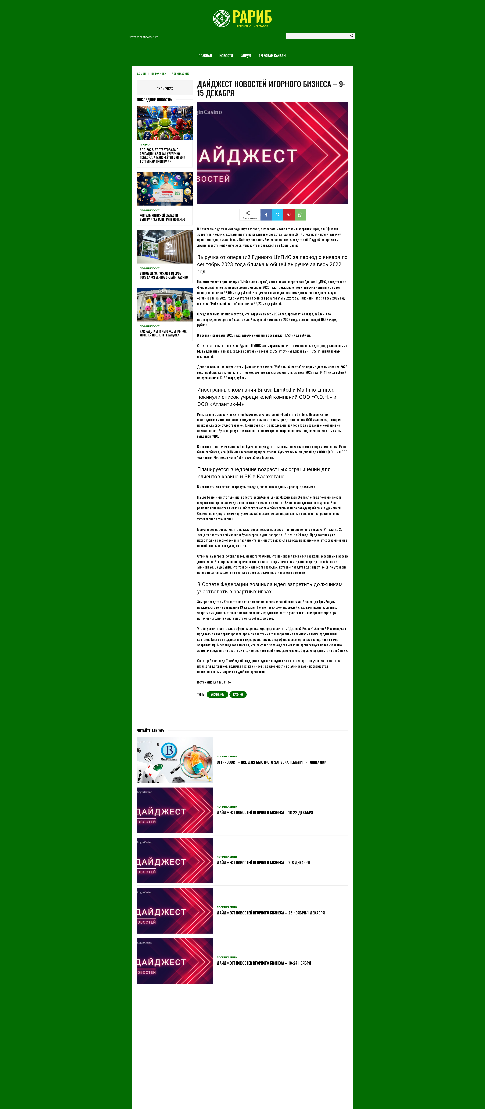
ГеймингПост (150, 210)
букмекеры (217, 694)
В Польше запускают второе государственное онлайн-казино (164, 275)
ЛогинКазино (181, 73)
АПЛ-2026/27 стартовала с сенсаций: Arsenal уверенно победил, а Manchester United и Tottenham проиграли (162, 155)
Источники (158, 73)
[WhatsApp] (300, 215)
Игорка (145, 145)
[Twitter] (277, 215)
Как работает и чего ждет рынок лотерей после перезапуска (163, 333)
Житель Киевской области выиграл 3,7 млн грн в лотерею (162, 217)
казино (238, 694)
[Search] (351, 36)
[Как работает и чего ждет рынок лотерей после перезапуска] (165, 304)
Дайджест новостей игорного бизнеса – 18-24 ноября (264, 963)
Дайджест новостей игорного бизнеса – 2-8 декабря (263, 862)
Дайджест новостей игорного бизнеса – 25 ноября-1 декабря (271, 913)
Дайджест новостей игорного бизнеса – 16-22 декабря (265, 812)
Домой (141, 73)
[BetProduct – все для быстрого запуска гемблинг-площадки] (175, 760)
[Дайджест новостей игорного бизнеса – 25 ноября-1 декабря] (175, 911)
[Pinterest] (289, 215)
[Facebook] (266, 215)
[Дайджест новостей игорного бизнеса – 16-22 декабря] (175, 810)
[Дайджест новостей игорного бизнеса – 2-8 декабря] (175, 860)
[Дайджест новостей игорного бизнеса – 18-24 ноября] (175, 961)
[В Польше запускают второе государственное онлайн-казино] (165, 247)
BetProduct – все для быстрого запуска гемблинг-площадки (271, 762)
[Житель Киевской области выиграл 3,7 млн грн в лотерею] (165, 189)
